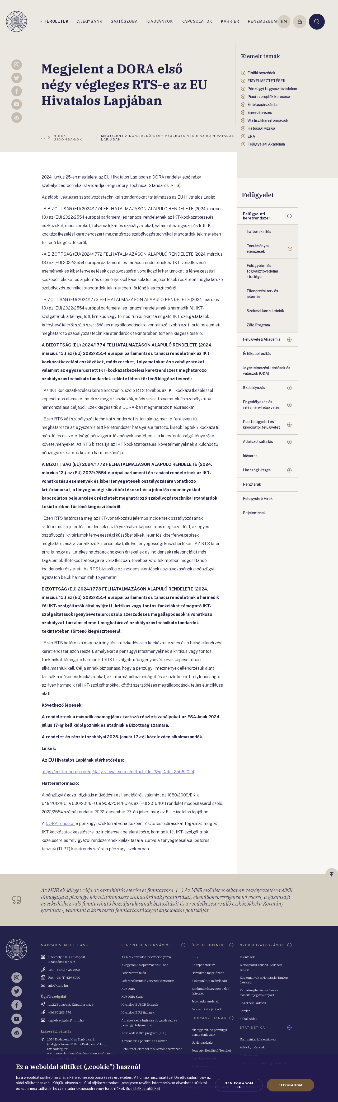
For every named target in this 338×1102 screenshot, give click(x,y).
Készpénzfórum (203, 965)
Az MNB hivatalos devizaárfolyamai (146, 957)
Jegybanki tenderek (205, 1001)
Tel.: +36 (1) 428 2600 (64, 970)
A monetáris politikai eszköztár (144, 1041)
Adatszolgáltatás (258, 441)
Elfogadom (290, 1085)
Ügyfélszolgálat (202, 1042)
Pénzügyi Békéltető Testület (211, 1050)
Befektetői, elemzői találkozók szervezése (151, 1049)
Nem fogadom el (238, 1085)
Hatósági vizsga (257, 470)
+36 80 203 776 (59, 1012)
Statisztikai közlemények (258, 1039)
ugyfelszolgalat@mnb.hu (66, 1020)
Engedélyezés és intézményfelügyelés (261, 405)
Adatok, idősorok (252, 1047)
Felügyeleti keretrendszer (256, 216)
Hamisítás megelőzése (208, 973)
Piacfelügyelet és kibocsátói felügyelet (261, 424)
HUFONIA (128, 989)
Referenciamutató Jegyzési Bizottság (147, 981)
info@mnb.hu (58, 985)
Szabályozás (254, 388)
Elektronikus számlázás (209, 981)
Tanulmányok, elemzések (259, 249)
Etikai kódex (248, 1019)
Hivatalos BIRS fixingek (137, 1012)
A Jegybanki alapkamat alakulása (144, 965)
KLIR (195, 957)
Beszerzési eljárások (207, 1009)
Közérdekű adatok (253, 1003)
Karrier (245, 1011)
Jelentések (247, 957)
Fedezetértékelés (133, 973)
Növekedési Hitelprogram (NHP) (143, 1033)
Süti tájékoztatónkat (143, 1088)
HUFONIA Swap (132, 996)
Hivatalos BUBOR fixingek (139, 1004)
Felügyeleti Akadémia (261, 339)
